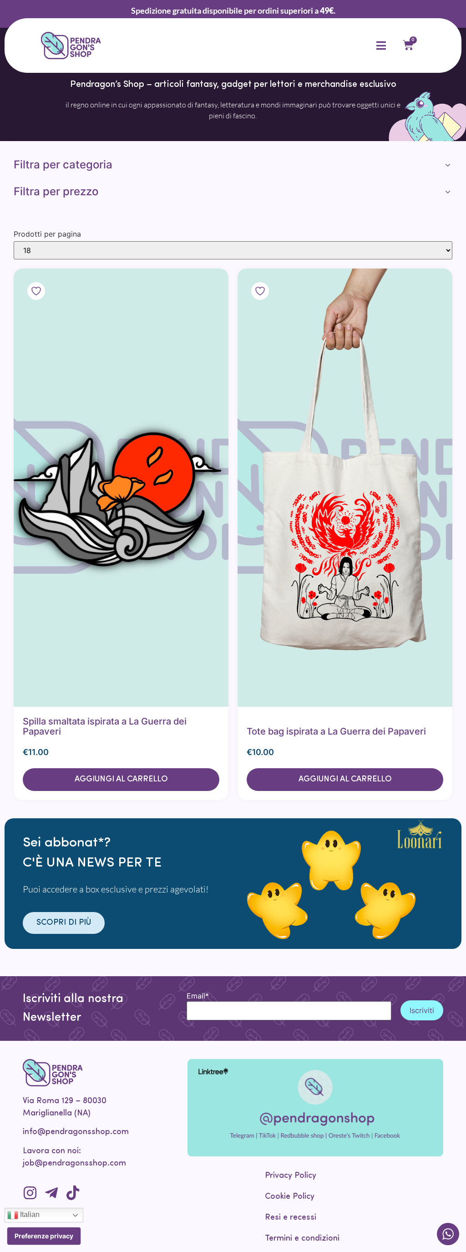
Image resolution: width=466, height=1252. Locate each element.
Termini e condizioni (302, 1239)
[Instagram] (30, 1193)
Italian (29, 1214)
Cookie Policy (289, 1197)
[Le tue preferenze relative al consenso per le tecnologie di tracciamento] (44, 1236)
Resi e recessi (290, 1218)
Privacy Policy (290, 1176)
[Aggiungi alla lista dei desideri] (59, 487)
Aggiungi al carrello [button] (121, 780)
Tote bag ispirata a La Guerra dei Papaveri (336, 731)
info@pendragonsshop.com (76, 1132)
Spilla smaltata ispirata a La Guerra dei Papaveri (105, 726)
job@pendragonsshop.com (74, 1164)
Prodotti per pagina (47, 234)
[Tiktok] (73, 1193)
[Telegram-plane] (51, 1193)
